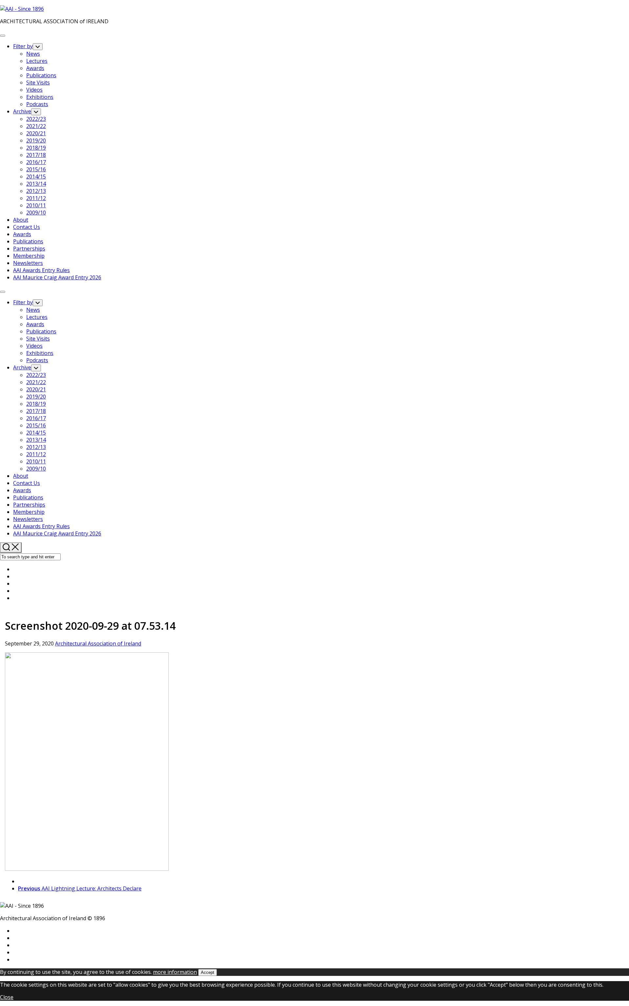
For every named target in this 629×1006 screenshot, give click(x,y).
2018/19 (36, 147)
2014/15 (36, 176)
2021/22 (36, 126)
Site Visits (38, 82)
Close (6, 997)
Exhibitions (39, 97)
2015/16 (36, 169)
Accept (207, 972)
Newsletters (28, 263)
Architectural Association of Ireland (98, 643)
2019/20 (36, 140)
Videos (34, 89)
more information (175, 972)
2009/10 (36, 212)
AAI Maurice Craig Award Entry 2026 (57, 277)
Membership (29, 255)
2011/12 (36, 198)
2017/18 (36, 154)
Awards (35, 68)
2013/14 (36, 183)
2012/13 (36, 191)
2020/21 (36, 133)
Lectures (37, 61)
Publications (41, 75)
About (20, 219)
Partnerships (29, 248)
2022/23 (36, 118)
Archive (22, 111)
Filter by (23, 46)
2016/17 (36, 162)
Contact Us (26, 227)
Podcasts (37, 104)
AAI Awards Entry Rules (41, 270)
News (33, 53)
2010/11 (36, 205)
